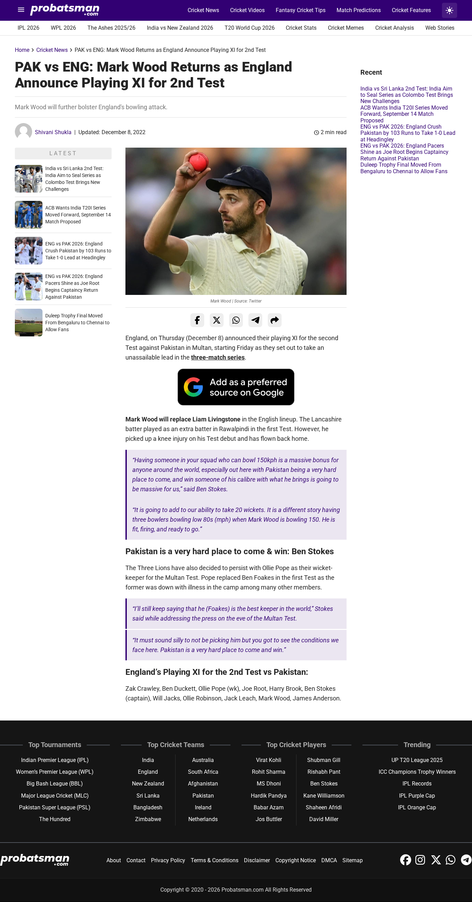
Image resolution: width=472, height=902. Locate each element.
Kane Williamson (323, 795)
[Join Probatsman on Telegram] (466, 863)
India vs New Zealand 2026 (180, 28)
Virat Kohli (268, 760)
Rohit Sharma (268, 772)
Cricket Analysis (394, 28)
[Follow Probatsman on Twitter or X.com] (437, 863)
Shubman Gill (323, 760)
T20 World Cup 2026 (250, 28)
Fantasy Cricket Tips (300, 10)
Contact (135, 860)
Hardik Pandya (269, 795)
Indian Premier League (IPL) (55, 760)
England (148, 772)
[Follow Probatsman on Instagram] (421, 863)
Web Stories (439, 28)
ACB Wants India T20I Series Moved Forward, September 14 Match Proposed (78, 214)
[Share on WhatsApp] (236, 320)
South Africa (203, 772)
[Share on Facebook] (197, 320)
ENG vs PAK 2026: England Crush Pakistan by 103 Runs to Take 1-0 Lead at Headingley (78, 250)
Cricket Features (411, 10)
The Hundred (54, 819)
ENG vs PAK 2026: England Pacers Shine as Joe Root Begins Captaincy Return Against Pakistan (404, 152)
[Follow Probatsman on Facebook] (406, 863)
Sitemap (352, 860)
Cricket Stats (301, 28)
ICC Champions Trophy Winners (417, 772)
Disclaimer (257, 860)
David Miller (323, 819)
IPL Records (417, 783)
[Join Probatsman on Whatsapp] (452, 863)
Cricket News (203, 10)
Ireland (203, 807)
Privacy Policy (168, 860)
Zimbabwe (148, 819)
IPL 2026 (28, 28)
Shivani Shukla (53, 132)
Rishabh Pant (324, 772)
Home (22, 50)
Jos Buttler (269, 819)
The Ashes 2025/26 (111, 28)
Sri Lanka (148, 795)
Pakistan (203, 795)
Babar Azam (269, 807)
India (148, 760)
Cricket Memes (346, 28)
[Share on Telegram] (255, 320)
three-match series (218, 357)
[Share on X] (217, 320)
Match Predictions (359, 10)
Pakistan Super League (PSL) (55, 807)
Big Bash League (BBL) (55, 783)
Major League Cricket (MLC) (55, 795)
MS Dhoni (269, 783)
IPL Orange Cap (417, 807)
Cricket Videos (247, 10)
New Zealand (148, 783)
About (113, 860)
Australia (203, 760)
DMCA (329, 860)
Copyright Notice (295, 860)
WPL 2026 (63, 28)
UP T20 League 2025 (417, 760)
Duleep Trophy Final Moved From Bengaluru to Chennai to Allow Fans (77, 322)
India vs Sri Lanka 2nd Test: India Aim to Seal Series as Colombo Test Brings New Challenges (406, 95)
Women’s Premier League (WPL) (55, 772)
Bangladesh (147, 807)
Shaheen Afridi (324, 807)
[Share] (275, 320)
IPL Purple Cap (417, 795)
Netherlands (203, 819)
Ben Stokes (324, 783)
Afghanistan (203, 783)
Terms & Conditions (214, 860)
